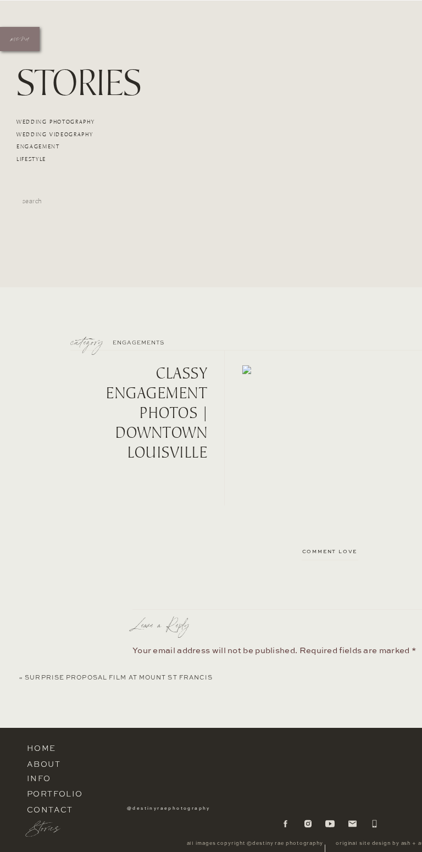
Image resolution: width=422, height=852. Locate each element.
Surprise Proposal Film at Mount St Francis (119, 678)
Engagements (138, 343)
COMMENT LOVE (330, 551)
